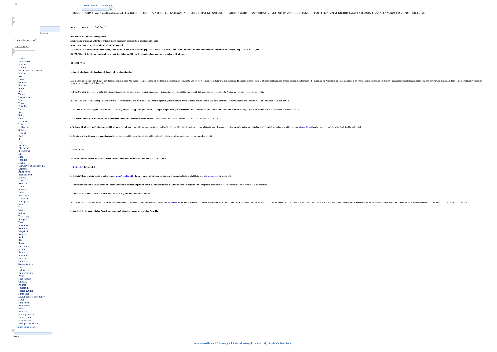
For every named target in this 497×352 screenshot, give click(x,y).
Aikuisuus (23, 183)
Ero (20, 142)
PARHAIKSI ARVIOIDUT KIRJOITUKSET (252, 13)
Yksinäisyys (24, 147)
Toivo (21, 124)
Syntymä (22, 219)
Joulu (21, 88)
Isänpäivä (23, 231)
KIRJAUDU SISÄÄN (369, 13)
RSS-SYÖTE (404, 13)
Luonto (22, 67)
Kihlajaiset (23, 293)
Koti (20, 237)
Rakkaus (22, 64)
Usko (21, 79)
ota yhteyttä (307, 127)
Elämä (21, 58)
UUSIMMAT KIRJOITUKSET (295, 13)
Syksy (21, 115)
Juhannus (23, 225)
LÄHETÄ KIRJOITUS (155, 13)
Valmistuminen (25, 320)
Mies (20, 180)
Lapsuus (22, 121)
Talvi (20, 109)
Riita (20, 240)
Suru (20, 91)
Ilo (19, 139)
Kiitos (21, 192)
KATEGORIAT (178, 13)
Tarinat (21, 94)
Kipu (20, 156)
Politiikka (23, 189)
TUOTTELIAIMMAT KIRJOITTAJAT (335, 13)
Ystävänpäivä (25, 174)
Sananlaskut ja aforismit (30, 70)
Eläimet (22, 133)
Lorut (21, 186)
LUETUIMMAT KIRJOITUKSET (207, 13)
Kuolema (22, 82)
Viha (20, 267)
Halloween (23, 270)
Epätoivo (22, 106)
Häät (20, 222)
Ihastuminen (24, 150)
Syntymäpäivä (25, 264)
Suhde (21, 130)
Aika (20, 76)
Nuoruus (22, 228)
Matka (21, 162)
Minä (21, 100)
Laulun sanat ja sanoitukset (31, 296)
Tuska (21, 103)
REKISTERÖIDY (82, 13)
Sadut (21, 204)
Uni (20, 153)
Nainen (21, 213)
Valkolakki (23, 287)
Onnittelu (23, 261)
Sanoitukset (24, 61)
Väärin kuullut (25, 290)
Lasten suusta (25, 97)
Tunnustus (23, 198)
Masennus (23, 255)
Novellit (22, 258)
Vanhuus (22, 159)
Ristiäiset (22, 311)
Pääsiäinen (23, 195)
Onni (20, 118)
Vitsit (21, 210)
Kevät (21, 112)
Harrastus (23, 168)
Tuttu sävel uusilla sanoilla (31, 165)
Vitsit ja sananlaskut (28, 323)
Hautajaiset (23, 201)
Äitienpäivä (24, 171)
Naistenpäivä (24, 278)
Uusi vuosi (23, 246)
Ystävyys (23, 127)
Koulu (21, 252)
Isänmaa (22, 177)
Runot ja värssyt (26, 314)
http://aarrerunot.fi (211, 176)
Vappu (21, 249)
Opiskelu (22, 281)
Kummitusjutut (25, 273)
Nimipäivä (23, 302)
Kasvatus (22, 234)
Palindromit (24, 305)
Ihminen (22, 85)
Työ (20, 207)
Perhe (21, 275)
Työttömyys (24, 216)
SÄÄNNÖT (389, 13)
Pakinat (22, 284)
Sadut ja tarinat (25, 317)
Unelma (22, 145)
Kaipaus (22, 73)
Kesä (20, 136)
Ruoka (21, 243)
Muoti (21, 299)
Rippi (21, 308)
